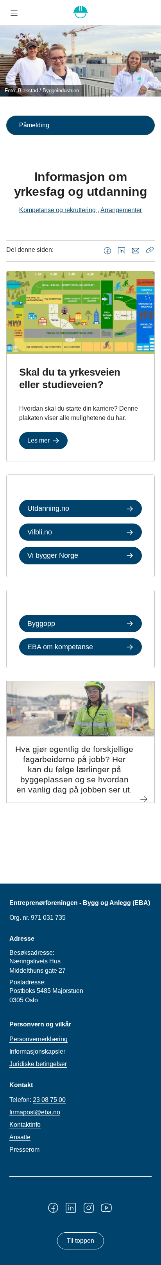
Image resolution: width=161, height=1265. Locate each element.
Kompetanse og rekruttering (58, 210)
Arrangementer (121, 210)
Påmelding (34, 125)
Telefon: (37, 1099)
